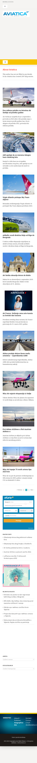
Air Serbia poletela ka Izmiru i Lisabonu (17, 548)
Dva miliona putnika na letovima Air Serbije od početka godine (17, 111)
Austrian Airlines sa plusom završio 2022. (17, 552)
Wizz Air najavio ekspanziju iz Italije (17, 393)
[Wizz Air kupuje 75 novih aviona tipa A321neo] (18, 457)
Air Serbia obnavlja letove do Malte (17, 275)
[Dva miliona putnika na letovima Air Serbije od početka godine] (18, 98)
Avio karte (30, 528)
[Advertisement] (18, 38)
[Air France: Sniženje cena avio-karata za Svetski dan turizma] (18, 300)
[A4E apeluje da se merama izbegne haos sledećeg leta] (18, 142)
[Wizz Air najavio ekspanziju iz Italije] (18, 381)
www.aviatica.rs (21, 743)
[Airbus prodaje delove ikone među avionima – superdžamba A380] (18, 341)
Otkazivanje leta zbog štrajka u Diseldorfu (18, 544)
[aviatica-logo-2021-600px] (16, 12)
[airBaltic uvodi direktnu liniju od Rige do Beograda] (18, 222)
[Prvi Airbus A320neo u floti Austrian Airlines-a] (18, 416)
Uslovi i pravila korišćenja (18, 737)
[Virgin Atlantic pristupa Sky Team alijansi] (18, 184)
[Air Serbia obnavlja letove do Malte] (18, 263)
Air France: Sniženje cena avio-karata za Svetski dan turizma (18, 314)
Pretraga (18, 520)
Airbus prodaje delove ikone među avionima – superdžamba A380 (16, 354)
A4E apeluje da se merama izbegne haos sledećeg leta (17, 156)
